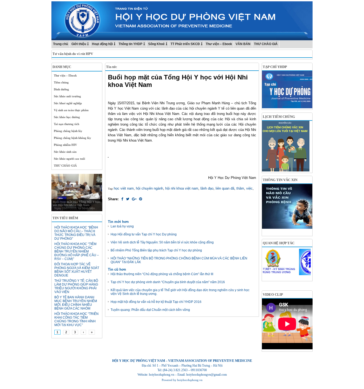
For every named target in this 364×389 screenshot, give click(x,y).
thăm (240, 188)
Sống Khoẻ (156, 44)
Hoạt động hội (102, 44)
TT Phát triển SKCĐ (185, 44)
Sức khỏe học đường (67, 117)
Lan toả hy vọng (122, 226)
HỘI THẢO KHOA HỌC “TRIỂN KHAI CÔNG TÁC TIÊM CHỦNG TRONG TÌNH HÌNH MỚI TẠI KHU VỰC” (76, 319)
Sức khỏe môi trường (67, 96)
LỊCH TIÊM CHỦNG (279, 117)
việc (249, 188)
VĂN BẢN (243, 44)
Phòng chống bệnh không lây (72, 137)
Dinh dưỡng (61, 89)
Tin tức (111, 67)
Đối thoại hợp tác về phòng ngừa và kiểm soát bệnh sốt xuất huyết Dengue (76, 269)
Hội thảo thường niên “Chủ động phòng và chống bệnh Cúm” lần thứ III (162, 274)
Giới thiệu (78, 44)
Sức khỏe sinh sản (65, 151)
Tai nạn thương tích (66, 124)
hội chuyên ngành (149, 188)
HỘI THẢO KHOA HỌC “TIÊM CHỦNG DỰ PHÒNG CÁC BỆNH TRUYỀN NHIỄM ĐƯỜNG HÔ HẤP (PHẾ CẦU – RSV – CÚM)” (76, 251)
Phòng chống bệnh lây (68, 131)
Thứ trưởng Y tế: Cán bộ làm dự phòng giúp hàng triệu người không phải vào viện (76, 286)
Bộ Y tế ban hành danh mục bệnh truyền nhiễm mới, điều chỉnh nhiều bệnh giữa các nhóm (75, 302)
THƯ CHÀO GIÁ (266, 44)
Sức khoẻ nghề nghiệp (68, 103)
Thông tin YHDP (130, 44)
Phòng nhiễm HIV (65, 144)
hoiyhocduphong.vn (190, 380)
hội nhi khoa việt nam (181, 188)
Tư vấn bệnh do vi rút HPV (72, 54)
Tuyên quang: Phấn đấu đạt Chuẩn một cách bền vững (150, 310)
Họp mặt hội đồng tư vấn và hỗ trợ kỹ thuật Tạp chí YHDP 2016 (156, 302)
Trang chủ (60, 44)
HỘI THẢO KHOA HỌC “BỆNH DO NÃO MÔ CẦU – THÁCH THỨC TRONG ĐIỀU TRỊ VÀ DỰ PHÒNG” (76, 233)
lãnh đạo (206, 188)
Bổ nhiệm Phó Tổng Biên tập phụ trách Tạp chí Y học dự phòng (156, 250)
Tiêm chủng (61, 82)
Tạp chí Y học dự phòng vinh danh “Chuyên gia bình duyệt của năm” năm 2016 (168, 282)
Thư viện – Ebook (219, 44)
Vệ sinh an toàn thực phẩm (71, 110)
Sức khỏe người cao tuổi (69, 158)
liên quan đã (225, 188)
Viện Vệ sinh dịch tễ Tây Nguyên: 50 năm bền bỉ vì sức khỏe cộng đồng (162, 242)
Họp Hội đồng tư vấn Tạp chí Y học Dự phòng (144, 234)
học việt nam (124, 188)
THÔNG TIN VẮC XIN (280, 180)
